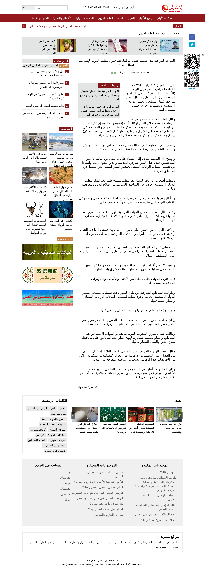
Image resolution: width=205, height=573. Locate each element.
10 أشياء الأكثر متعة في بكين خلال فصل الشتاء (35, 191)
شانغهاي (65, 477)
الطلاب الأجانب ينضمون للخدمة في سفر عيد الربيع (43, 115)
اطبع (106, 72)
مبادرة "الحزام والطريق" (108, 514)
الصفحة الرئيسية (171, 33)
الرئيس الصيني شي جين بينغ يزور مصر (100, 498)
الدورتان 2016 (167, 472)
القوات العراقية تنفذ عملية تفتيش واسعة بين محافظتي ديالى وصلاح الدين (100, 95)
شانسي (65, 494)
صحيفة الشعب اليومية (53, 424)
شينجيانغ (65, 488)
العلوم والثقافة (40, 18)
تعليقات (100, 26)
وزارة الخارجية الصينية (71, 542)
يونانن (66, 499)
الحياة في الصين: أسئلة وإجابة (158, 520)
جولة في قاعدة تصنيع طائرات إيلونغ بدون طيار (35, 157)
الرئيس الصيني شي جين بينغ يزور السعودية (97, 492)
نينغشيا (66, 483)
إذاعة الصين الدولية (100, 542)
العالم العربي (105, 18)
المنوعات (114, 26)
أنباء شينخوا (172, 542)
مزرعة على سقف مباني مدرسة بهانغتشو (171, 427)
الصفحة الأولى (164, 18)
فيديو (89, 26)
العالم (120, 18)
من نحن (119, 7)
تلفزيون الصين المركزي (148, 542)
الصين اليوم (160, 546)
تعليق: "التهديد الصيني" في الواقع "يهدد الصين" (45, 96)
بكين (67, 472)
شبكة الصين (122, 542)
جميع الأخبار (145, 18)
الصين (131, 18)
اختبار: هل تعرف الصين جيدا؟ (105, 509)
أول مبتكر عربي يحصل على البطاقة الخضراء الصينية (47, 73)
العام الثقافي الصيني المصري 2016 (102, 487)
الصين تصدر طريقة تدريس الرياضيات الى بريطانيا (113, 427)
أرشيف (129, 7)
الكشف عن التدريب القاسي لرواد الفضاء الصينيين (61, 224)
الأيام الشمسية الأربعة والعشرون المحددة (98, 481)
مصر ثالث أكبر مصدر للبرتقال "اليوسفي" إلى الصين (46, 84)
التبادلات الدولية (85, 18)
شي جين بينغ (58, 413)
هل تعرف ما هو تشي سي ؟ (106, 503)
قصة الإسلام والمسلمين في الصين (155, 514)
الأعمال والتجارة (62, 18)
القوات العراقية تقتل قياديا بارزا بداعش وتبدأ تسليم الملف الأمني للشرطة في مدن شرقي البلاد (100, 110)
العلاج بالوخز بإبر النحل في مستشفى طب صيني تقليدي (86, 427)
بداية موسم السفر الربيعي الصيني (44, 105)
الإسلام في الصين (55, 450)
